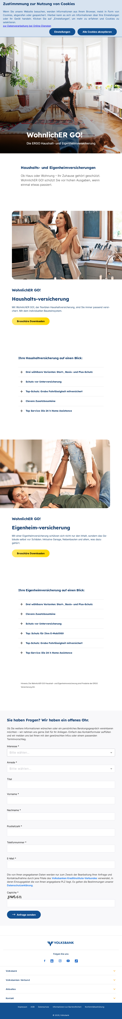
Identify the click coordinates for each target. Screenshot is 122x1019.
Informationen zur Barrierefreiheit (67, 1007)
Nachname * (14, 810)
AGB (33, 1007)
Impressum (22, 1007)
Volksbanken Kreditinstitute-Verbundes (74, 878)
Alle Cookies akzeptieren (97, 31)
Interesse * (13, 746)
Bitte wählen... (20, 768)
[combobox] (61, 752)
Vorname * (13, 794)
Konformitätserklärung (94, 1007)
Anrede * (12, 762)
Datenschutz (43, 1007)
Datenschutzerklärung (20, 885)
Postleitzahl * (14, 826)
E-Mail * (11, 858)
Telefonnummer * (16, 842)
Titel (9, 779)
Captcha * (12, 892)
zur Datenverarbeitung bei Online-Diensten (27, 25)
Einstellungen (62, 31)
